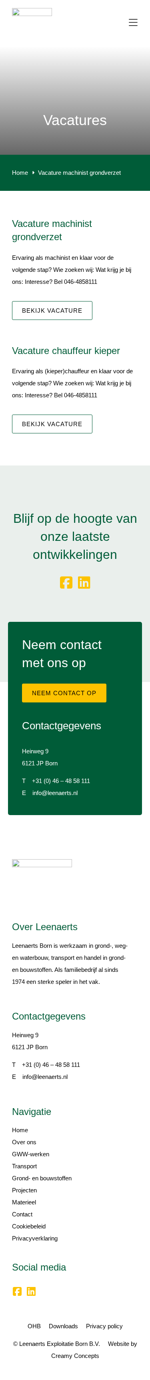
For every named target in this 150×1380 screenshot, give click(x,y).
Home (20, 1130)
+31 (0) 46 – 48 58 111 (61, 780)
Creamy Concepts (75, 1355)
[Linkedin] (84, 583)
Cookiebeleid (29, 1226)
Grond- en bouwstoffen (42, 1178)
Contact (22, 1214)
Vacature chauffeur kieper (66, 350)
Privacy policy (104, 1326)
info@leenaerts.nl (55, 792)
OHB (34, 1326)
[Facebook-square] (66, 583)
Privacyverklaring (35, 1238)
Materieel (24, 1202)
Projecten (24, 1190)
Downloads (63, 1326)
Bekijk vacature (52, 310)
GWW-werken (30, 1154)
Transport (24, 1166)
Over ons (24, 1142)
